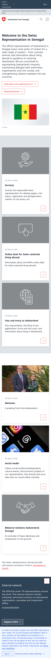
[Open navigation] (47, 19)
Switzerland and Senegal (18, 19)
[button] (47, 581)
